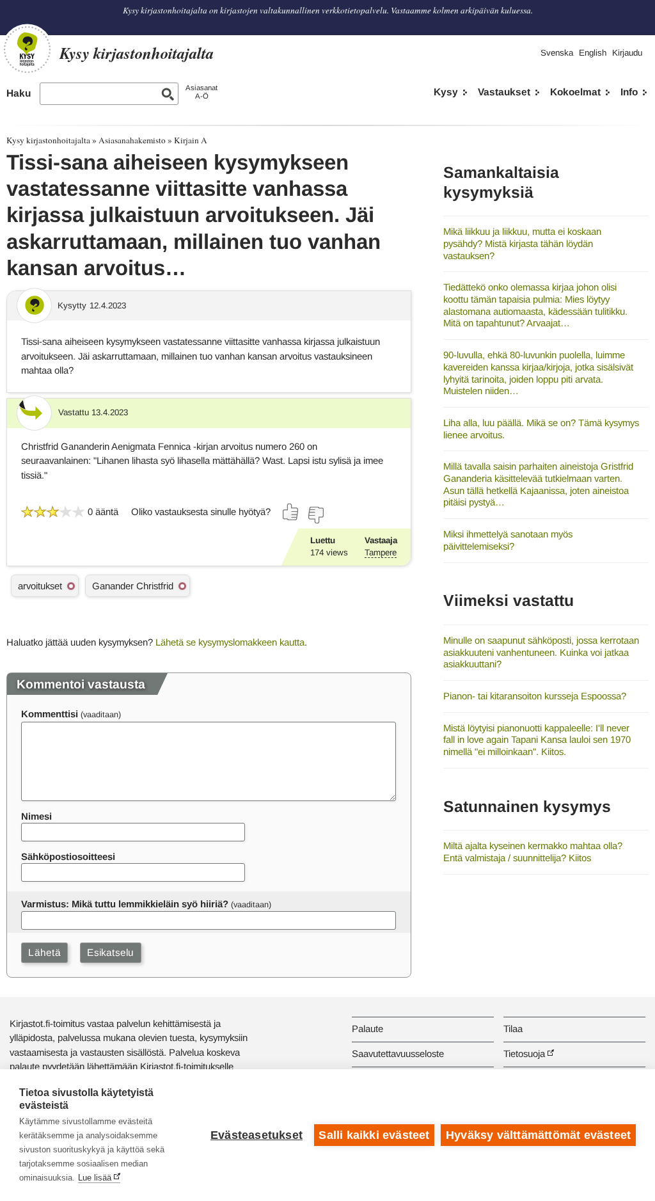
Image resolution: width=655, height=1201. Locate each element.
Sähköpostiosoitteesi (68, 856)
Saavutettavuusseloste (398, 1053)
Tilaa (513, 1028)
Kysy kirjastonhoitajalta (48, 140)
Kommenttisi (49, 713)
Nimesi (36, 816)
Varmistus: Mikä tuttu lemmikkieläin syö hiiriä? (124, 903)
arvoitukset (40, 585)
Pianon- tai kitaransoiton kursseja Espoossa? (534, 695)
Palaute (367, 1028)
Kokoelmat (575, 91)
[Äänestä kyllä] (291, 512)
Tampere (381, 552)
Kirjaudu (627, 53)
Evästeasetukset (256, 1135)
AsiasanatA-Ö (201, 92)
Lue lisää (94, 1177)
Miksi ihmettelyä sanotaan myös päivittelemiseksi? (507, 540)
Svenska (557, 53)
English (592, 53)
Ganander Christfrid (132, 585)
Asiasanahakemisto (132, 140)
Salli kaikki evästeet (374, 1135)
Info (629, 91)
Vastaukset (504, 91)
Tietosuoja (524, 1053)
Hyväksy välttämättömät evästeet (538, 1135)
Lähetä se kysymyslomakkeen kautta (229, 642)
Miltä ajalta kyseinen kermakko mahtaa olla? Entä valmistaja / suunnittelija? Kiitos (532, 851)
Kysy (446, 91)
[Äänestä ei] (315, 515)
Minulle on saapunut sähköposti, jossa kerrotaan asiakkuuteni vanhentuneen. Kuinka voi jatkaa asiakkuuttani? (541, 652)
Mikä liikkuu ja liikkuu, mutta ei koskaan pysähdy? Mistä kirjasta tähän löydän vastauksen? (522, 243)
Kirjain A (190, 140)
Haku (18, 93)
